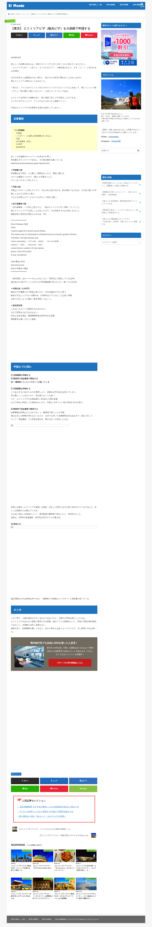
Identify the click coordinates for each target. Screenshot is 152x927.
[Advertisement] (54, 46)
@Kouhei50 (113, 137)
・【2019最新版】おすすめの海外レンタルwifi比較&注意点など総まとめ (48, 807)
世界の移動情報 (138, 4)
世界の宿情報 (110, 4)
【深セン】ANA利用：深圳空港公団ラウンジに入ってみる (119, 202)
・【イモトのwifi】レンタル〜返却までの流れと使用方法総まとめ (45, 811)
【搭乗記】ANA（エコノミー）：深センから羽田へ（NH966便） (119, 193)
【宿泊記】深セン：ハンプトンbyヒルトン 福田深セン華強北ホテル (120, 211)
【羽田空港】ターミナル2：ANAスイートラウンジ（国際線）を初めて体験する (120, 184)
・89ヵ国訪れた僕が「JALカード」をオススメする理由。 (41, 816)
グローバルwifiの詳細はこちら (70, 663)
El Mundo (16, 5)
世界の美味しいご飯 (95, 4)
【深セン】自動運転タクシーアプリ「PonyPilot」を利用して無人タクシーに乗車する (120, 221)
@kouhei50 (116, 141)
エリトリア (17, 774)
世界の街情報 (124, 4)
